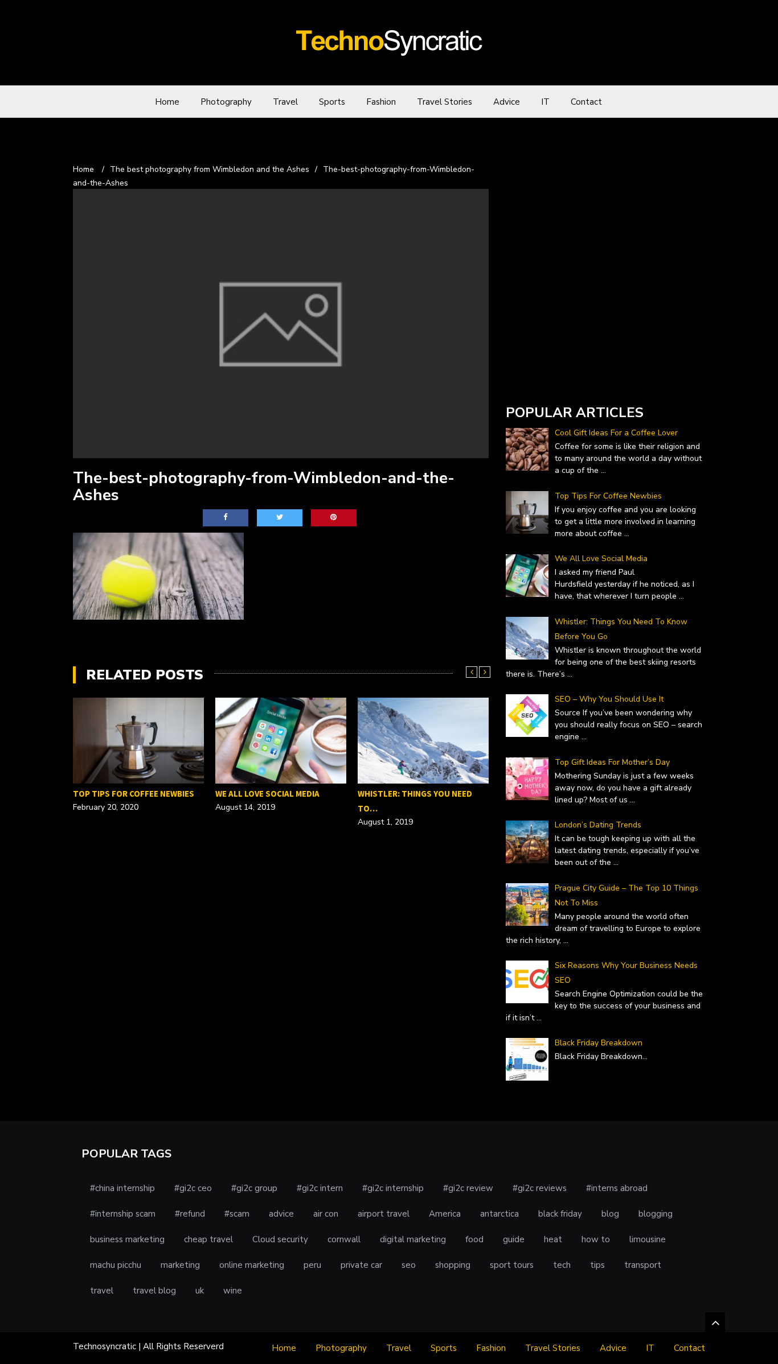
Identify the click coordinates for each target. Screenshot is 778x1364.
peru (312, 1265)
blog (610, 1213)
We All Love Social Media (125, 793)
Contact (586, 102)
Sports (332, 102)
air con (325, 1213)
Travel (285, 102)
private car (361, 1265)
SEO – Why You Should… (409, 838)
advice (281, 1213)
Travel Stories (444, 102)
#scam (236, 1213)
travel (101, 1290)
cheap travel (208, 1239)
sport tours (512, 1265)
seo (409, 1265)
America (445, 1213)
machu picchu (115, 1265)
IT (545, 102)
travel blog (154, 1290)
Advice (506, 102)
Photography (226, 102)
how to (596, 1239)
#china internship (122, 1188)
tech (562, 1265)
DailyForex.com (536, 380)
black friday (560, 1213)
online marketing (251, 1265)
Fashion (381, 102)
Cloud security (280, 1239)
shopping (452, 1265)
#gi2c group (254, 1188)
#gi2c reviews (540, 1188)
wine (232, 1290)
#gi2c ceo (193, 1188)
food (474, 1239)
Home (167, 102)
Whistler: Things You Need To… (272, 801)
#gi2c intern (320, 1188)
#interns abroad (617, 1188)
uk (199, 1290)
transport (642, 1265)
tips (597, 1265)
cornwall (344, 1239)
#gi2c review (468, 1188)
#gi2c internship (393, 1188)
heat (553, 1239)
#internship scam (122, 1213)
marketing (180, 1265)
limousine (647, 1239)
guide (514, 1239)
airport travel (384, 1213)
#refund (190, 1213)
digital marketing (413, 1239)
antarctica (499, 1213)
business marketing (127, 1239)
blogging (655, 1213)
